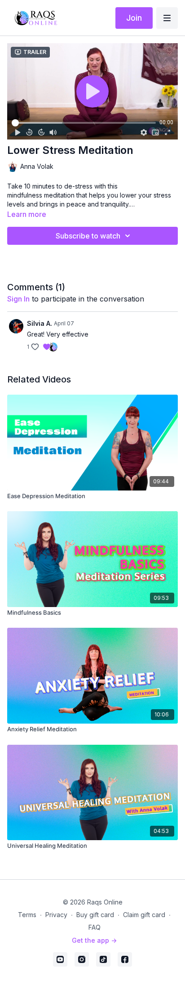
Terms (27, 914)
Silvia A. (39, 323)
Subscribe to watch (88, 235)
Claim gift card (144, 914)
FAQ (94, 927)
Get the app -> (94, 940)
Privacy (56, 914)
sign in (18, 298)
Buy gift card (95, 914)
